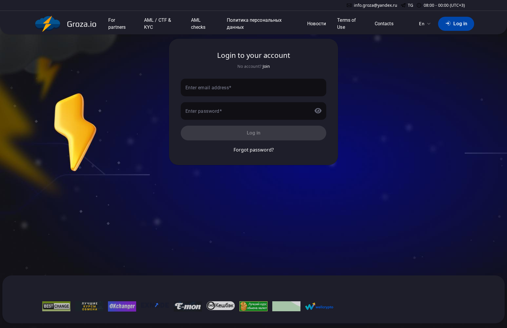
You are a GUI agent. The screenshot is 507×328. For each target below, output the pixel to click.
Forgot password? (254, 150)
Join (266, 66)
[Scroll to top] (17, 322)
